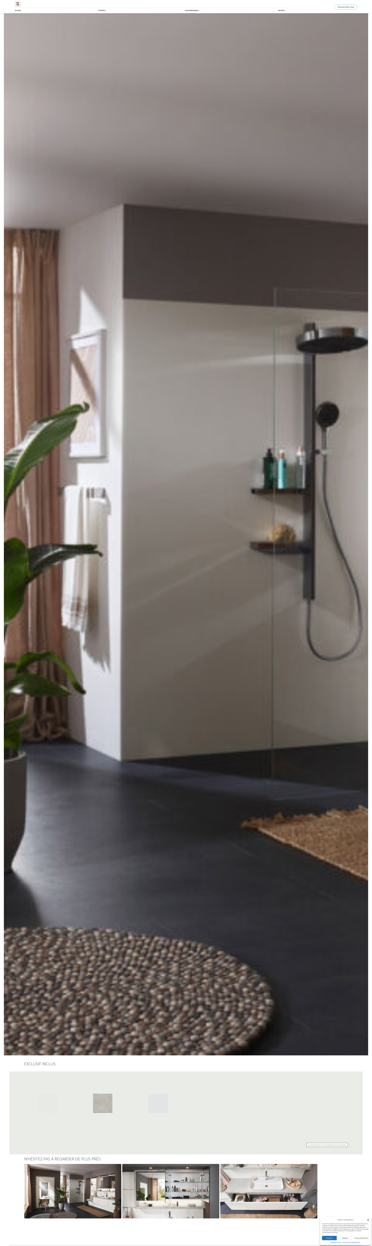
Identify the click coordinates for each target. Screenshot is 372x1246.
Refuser (345, 1238)
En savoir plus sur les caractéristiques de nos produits (327, 1145)
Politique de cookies (335, 1242)
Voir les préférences (361, 1238)
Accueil (18, 10)
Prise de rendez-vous (346, 7)
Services (281, 10)
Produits (102, 10)
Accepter (329, 1238)
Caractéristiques (191, 10)
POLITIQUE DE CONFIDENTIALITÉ (351, 1242)
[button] (368, 1220)
